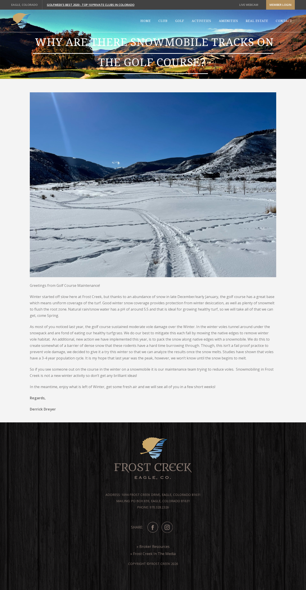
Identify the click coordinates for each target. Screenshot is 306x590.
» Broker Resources (153, 546)
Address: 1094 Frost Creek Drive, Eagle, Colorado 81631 (153, 495)
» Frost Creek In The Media (153, 553)
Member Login (280, 5)
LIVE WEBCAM (248, 5)
